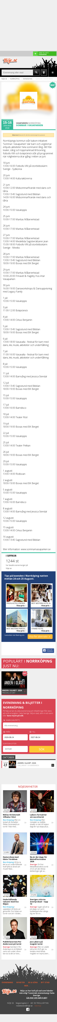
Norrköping (15, 79)
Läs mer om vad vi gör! (36, 998)
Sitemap (37, 1006)
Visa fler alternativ (38, 636)
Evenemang (27, 79)
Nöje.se (4, 79)
